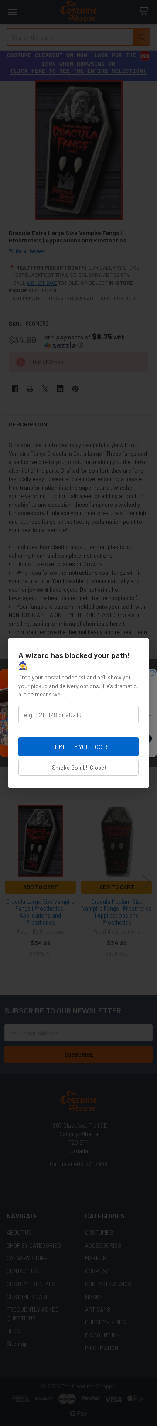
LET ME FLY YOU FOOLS (78, 747)
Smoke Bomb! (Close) (79, 767)
